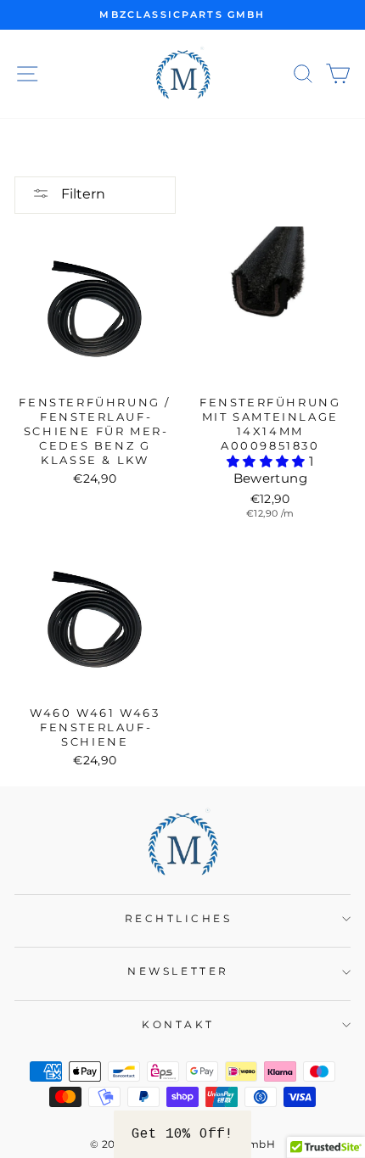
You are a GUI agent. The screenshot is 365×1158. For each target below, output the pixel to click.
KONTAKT (178, 1025)
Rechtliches (179, 919)
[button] (268, 461)
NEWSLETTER (177, 971)
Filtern (81, 194)
